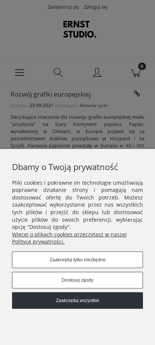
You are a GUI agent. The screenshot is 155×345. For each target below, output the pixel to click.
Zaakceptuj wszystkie (77, 300)
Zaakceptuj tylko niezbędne (78, 259)
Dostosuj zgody (77, 280)
